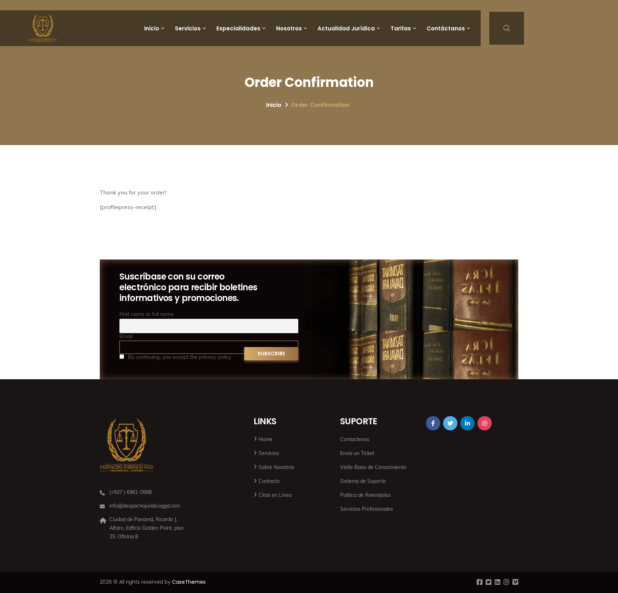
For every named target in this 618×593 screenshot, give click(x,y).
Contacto (269, 481)
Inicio (151, 28)
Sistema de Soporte (363, 481)
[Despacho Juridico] (43, 28)
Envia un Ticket (357, 453)
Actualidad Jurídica (346, 28)
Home (266, 439)
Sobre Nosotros (276, 467)
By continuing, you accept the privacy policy (179, 357)
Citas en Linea (275, 495)
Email (125, 336)
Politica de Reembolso (365, 495)
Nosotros (289, 28)
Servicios (188, 28)
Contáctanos (446, 28)
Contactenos (354, 439)
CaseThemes (189, 581)
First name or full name (146, 314)
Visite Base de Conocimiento (373, 467)
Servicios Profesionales (366, 509)
